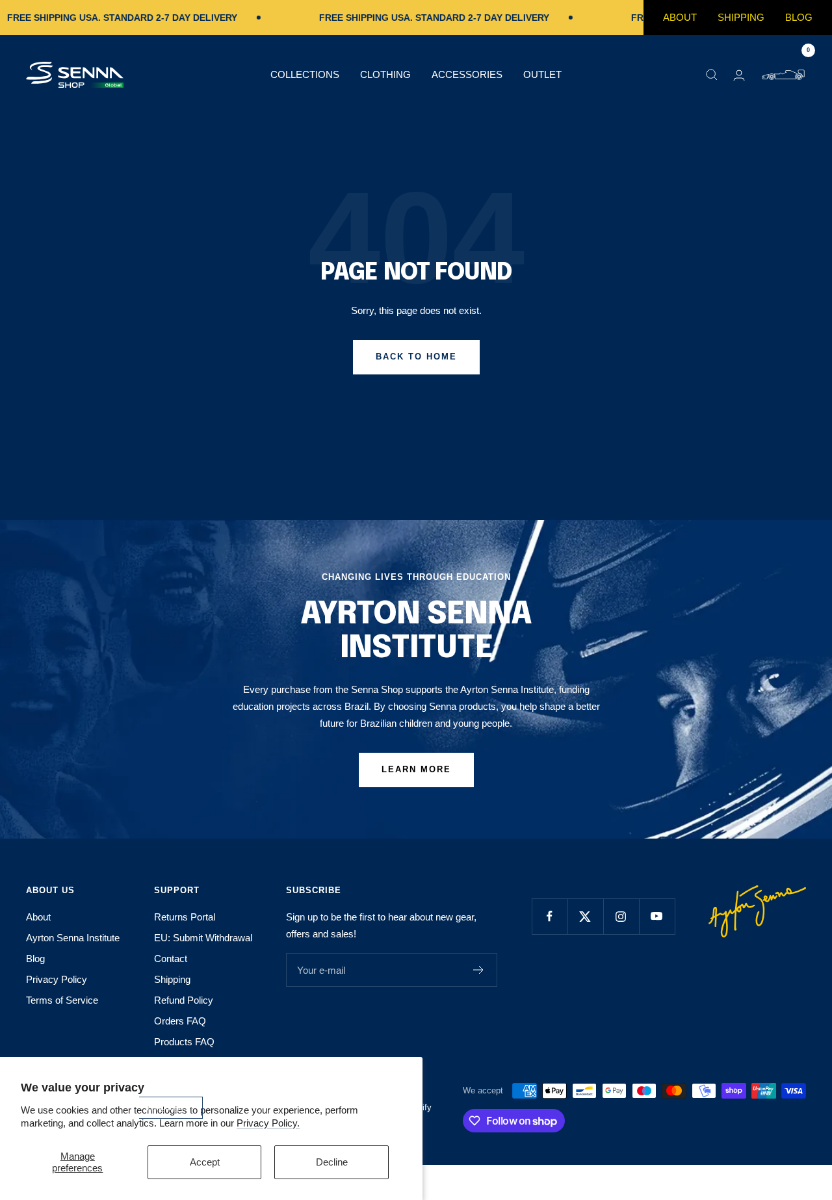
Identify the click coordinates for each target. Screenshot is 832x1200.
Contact (170, 958)
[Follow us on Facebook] (549, 916)
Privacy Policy (56, 979)
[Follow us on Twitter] (585, 916)
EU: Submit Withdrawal (203, 937)
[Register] (478, 969)
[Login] (739, 75)
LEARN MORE (416, 769)
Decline (332, 1161)
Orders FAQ (180, 1020)
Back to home (416, 356)
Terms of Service (62, 1000)
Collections (304, 74)
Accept (205, 1161)
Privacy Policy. (268, 1122)
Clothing (385, 74)
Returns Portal (184, 916)
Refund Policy (183, 1000)
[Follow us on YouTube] (657, 916)
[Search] (712, 75)
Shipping (741, 17)
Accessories (467, 74)
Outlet (542, 74)
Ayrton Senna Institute (73, 937)
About (680, 17)
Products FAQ (184, 1041)
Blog (798, 17)
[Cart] (783, 75)
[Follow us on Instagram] (621, 916)
